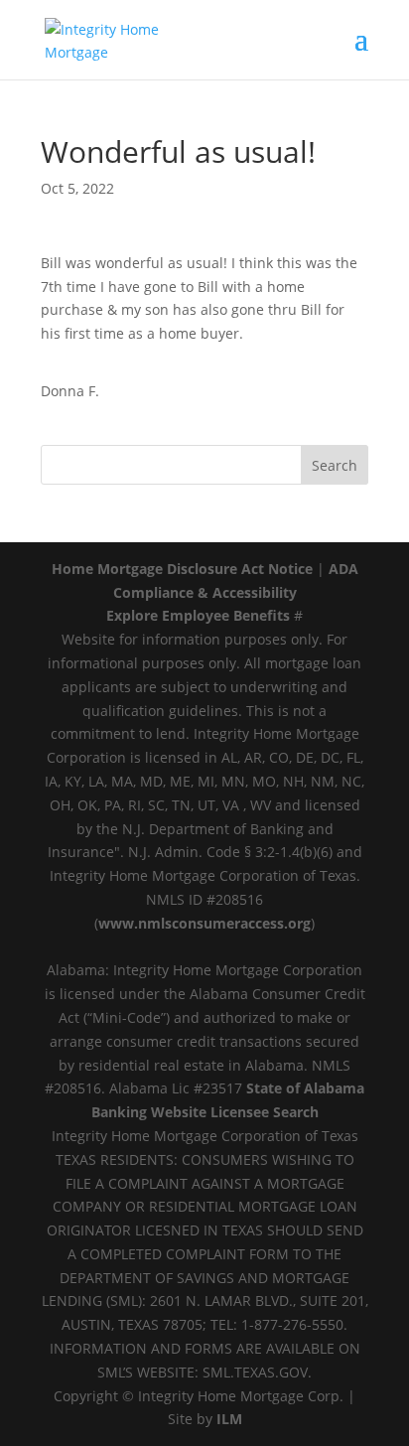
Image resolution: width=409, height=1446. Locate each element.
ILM (229, 1418)
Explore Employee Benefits (198, 615)
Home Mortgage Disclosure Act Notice (182, 568)
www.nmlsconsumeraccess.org (204, 923)
